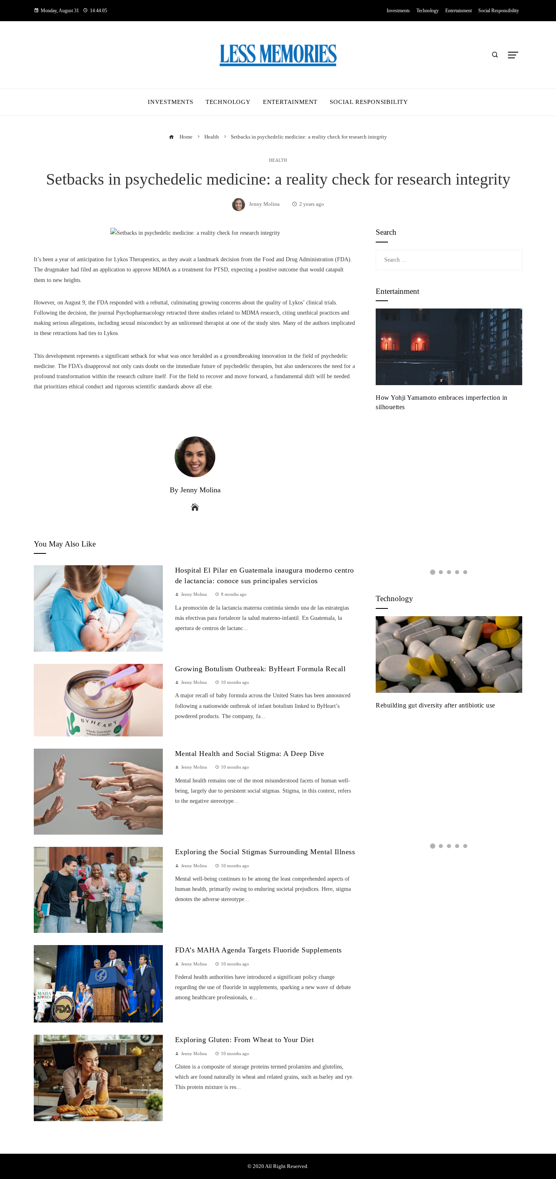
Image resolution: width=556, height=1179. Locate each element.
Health (278, 160)
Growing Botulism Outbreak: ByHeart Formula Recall (260, 669)
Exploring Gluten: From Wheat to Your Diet (244, 1040)
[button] (433, 572)
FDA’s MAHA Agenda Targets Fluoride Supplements (258, 950)
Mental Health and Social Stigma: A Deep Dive (249, 753)
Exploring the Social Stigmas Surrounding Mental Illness (265, 852)
